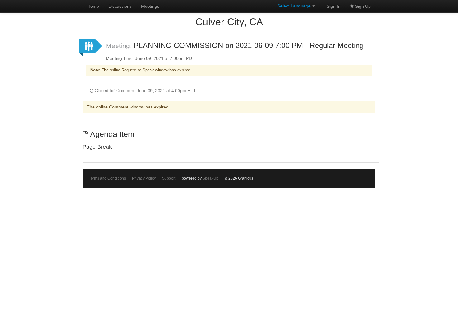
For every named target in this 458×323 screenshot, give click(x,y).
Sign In (334, 6)
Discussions (120, 6)
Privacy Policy (144, 178)
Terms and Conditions (107, 178)
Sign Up (362, 6)
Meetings (150, 6)
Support (168, 178)
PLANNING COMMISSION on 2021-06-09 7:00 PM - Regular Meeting (249, 45)
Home (93, 6)
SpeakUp (210, 178)
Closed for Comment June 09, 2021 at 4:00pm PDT (144, 90)
